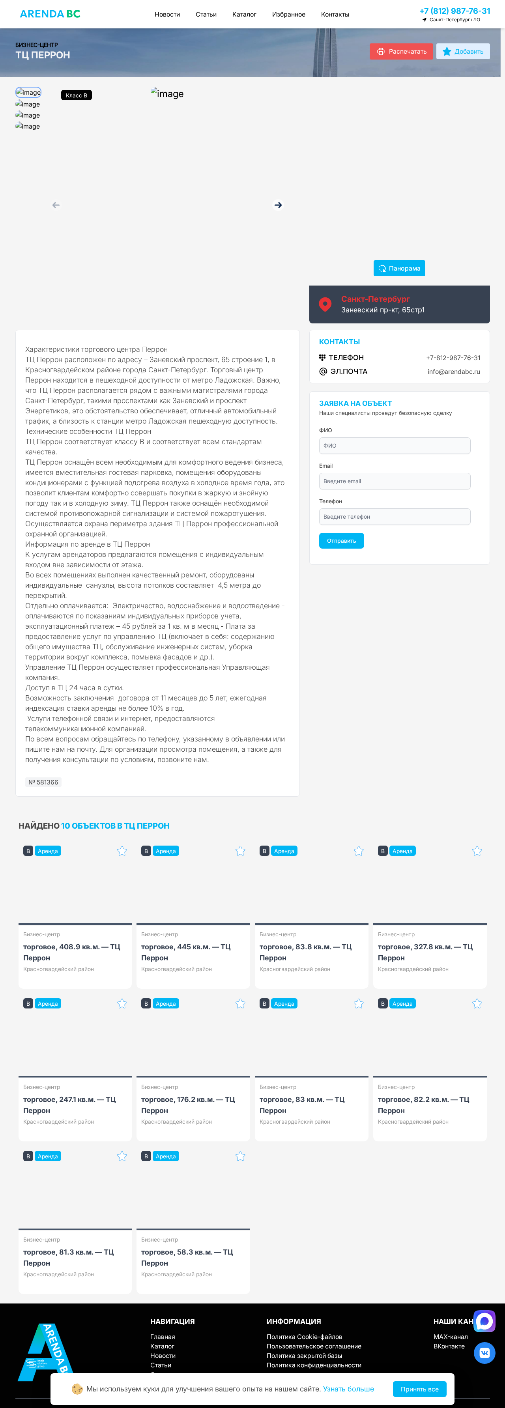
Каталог (244, 14)
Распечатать (408, 51)
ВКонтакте (449, 1346)
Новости (167, 14)
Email (326, 465)
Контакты (335, 14)
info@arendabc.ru (454, 371)
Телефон (330, 501)
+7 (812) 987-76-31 (454, 11)
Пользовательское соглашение (314, 1346)
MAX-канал (451, 1337)
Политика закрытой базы (304, 1355)
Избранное (288, 14)
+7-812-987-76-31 (453, 358)
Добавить (469, 51)
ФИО (325, 430)
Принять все (420, 1389)
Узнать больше (348, 1389)
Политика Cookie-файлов (304, 1337)
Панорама (405, 268)
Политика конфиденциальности (314, 1365)
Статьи (206, 14)
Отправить (341, 540)
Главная (162, 1337)
